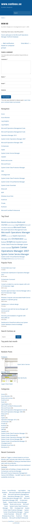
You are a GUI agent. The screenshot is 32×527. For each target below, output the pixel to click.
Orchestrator (5, 146)
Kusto (13, 225)
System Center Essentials (8, 185)
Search (29, 12)
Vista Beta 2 (26, 43)
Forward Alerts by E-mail (8, 268)
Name (3, 77)
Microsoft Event (5, 164)
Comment (4, 59)
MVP (2, 192)
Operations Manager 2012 (9, 135)
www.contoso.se (11, 4)
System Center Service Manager (10, 153)
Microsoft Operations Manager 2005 (12, 142)
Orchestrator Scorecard (8, 279)
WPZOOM (16, 523)
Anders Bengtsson (7, 27)
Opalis (3, 150)
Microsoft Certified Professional (10, 210)
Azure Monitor (5, 117)
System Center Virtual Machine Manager (13, 182)
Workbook (22, 258)
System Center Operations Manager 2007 (13, 139)
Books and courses (6, 160)
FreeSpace (4, 357)
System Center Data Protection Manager (13, 167)
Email (3, 83)
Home (2, 18)
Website (3, 90)
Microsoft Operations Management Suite (13, 128)
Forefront (4, 199)
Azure (3, 114)
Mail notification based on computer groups (7, 45)
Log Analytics (5, 121)
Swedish (3, 157)
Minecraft (4, 189)
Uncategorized (5, 175)
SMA (2, 171)
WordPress (11, 521)
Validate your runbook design (10, 304)
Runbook (4, 207)
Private (3, 203)
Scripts (10, 241)
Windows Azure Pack (7, 196)
